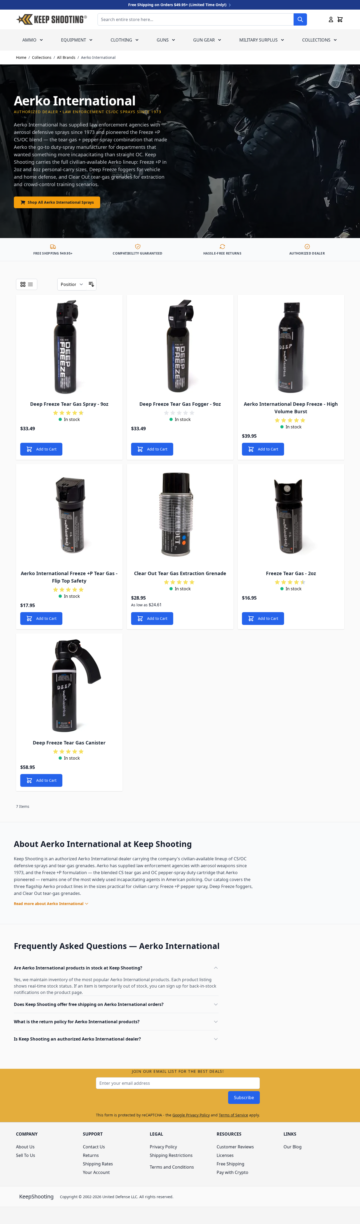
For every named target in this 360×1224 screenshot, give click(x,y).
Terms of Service (233, 1114)
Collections (316, 40)
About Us (25, 1147)
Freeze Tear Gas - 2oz (291, 573)
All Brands (66, 57)
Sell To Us (25, 1155)
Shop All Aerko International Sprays (61, 202)
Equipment (73, 40)
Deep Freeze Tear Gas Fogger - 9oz (180, 404)
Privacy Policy (163, 1147)
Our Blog (293, 1147)
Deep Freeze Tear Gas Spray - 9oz (69, 404)
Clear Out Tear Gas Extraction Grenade (180, 573)
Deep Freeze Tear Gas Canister (69, 742)
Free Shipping (230, 1164)
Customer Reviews (235, 1147)
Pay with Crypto (232, 1172)
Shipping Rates (98, 1164)
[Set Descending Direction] (91, 284)
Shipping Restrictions (171, 1155)
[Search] (300, 19)
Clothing (121, 40)
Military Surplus (258, 40)
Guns (163, 40)
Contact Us (94, 1147)
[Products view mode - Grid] (23, 284)
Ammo (29, 40)
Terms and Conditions (172, 1167)
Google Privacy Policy (191, 1114)
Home (21, 57)
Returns (91, 1155)
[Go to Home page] (51, 19)
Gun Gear (204, 40)
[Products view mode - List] (30, 284)
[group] (69, 413)
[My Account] (331, 19)
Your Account (96, 1172)
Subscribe (244, 1097)
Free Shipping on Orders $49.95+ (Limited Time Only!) (178, 4)
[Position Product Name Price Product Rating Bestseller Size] (72, 284)
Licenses (225, 1155)
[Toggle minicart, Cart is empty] (340, 19)
